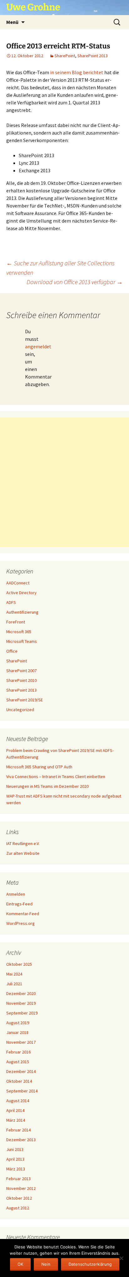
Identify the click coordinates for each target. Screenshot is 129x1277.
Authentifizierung (22, 612)
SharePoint (64, 55)
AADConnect (17, 583)
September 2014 (22, 1091)
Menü (12, 22)
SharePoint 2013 (92, 55)
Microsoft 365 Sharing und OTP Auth (39, 767)
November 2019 (21, 1003)
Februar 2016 (18, 1052)
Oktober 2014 (19, 1081)
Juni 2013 (14, 1149)
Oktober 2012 (19, 1198)
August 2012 (17, 1208)
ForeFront (15, 622)
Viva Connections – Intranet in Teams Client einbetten (55, 776)
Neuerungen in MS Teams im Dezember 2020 (47, 786)
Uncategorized (20, 709)
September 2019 (22, 1013)
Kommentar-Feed (22, 913)
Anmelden (15, 894)
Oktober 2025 (19, 964)
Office (12, 651)
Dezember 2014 (21, 1071)
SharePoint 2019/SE (24, 700)
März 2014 (15, 1120)
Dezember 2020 (21, 993)
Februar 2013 (18, 1178)
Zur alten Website (22, 853)
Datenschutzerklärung (90, 1264)
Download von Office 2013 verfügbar (75, 282)
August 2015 (17, 1061)
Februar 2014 (18, 1130)
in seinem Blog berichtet (76, 72)
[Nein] (121, 1258)
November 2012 (21, 1188)
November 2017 (21, 1042)
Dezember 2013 (21, 1139)
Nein (45, 1264)
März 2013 (15, 1169)
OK (20, 1264)
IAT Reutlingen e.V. (22, 843)
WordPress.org (20, 923)
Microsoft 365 (18, 631)
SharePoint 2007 (21, 670)
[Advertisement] (64, 482)
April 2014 (15, 1110)
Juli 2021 (14, 984)
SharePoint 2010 (21, 680)
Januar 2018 (17, 1032)
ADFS (11, 602)
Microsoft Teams (21, 641)
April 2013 (15, 1159)
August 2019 (17, 1022)
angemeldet (38, 346)
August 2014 (17, 1100)
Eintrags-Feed (19, 904)
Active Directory (21, 592)
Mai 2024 (14, 974)
